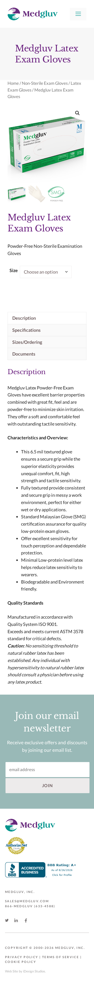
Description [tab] (24, 318)
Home (13, 83)
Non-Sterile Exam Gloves (45, 83)
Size (14, 270)
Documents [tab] (23, 354)
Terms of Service (60, 957)
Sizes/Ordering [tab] (27, 342)
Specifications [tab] (26, 330)
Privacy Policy (21, 957)
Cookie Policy (20, 962)
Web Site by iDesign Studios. (25, 971)
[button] (77, 113)
